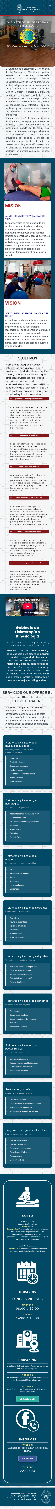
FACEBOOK (27, 1459)
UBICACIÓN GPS (28, 1398)
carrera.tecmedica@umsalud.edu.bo (24, 1498)
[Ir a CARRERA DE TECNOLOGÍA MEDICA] (9, 6)
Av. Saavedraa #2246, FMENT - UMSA (24, 1500)
